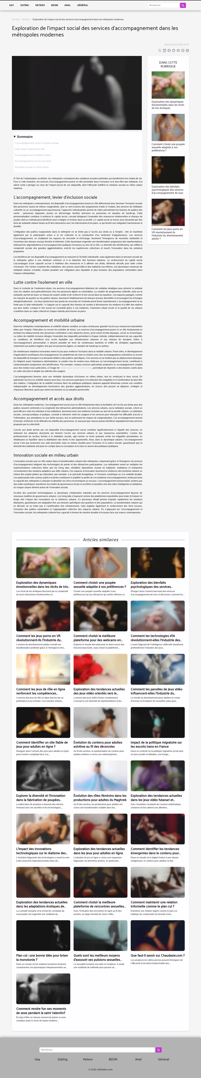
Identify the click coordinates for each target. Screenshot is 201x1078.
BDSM (54, 5)
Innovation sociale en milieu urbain (32, 167)
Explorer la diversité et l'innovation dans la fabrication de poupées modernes (40, 799)
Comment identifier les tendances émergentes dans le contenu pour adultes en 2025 (155, 853)
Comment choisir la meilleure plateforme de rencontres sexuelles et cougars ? (99, 906)
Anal (67, 5)
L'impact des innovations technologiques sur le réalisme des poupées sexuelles (41, 853)
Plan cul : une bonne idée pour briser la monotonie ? (42, 957)
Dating (25, 5)
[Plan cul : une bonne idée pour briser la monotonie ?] (43, 935)
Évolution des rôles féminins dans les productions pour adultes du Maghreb (100, 797)
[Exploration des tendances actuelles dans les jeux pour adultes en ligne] (101, 829)
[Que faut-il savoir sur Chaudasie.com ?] (158, 935)
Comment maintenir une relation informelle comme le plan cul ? (154, 904)
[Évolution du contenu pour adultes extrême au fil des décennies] (101, 722)
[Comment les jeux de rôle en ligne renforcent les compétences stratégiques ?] (43, 669)
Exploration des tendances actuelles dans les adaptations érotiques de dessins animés (42, 906)
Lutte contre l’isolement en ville (30, 149)
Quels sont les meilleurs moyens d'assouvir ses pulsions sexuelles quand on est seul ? (97, 959)
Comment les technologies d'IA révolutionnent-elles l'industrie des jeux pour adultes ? (155, 640)
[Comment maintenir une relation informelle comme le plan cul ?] (158, 882)
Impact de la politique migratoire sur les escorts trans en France (156, 744)
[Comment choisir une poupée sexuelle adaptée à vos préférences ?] (168, 127)
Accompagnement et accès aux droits (33, 161)
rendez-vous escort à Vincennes (76, 368)
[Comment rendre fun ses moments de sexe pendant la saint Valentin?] (43, 989)
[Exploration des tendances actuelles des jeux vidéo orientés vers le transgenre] (101, 669)
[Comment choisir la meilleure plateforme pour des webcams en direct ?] (101, 616)
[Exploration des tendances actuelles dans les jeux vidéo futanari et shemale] (158, 775)
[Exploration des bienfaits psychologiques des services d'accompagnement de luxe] (168, 170)
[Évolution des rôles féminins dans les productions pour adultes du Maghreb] (101, 775)
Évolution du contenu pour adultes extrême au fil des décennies (98, 744)
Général (82, 5)
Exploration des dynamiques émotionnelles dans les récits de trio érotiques (168, 104)
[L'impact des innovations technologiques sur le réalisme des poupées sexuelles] (43, 829)
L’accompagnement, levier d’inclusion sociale (37, 143)
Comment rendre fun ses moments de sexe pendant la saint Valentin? (41, 1010)
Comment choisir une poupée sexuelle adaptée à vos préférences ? (168, 147)
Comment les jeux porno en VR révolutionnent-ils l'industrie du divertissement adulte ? (167, 234)
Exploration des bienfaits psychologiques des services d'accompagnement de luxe (167, 189)
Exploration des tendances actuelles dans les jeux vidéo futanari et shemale (156, 799)
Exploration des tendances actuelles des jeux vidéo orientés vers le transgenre (99, 693)
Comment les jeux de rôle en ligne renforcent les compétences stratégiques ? (40, 693)
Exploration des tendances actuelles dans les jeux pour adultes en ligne (99, 851)
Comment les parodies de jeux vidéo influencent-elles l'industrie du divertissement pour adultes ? (156, 693)
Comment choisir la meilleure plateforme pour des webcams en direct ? (97, 640)
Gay (11, 5)
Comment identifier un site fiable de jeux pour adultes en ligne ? (42, 744)
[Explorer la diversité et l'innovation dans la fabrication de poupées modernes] (43, 775)
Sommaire (25, 137)
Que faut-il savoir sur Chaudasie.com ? (158, 955)
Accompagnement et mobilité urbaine (33, 155)
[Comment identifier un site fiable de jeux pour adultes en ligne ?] (43, 722)
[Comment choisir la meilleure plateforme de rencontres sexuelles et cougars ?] (101, 882)
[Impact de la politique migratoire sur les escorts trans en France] (158, 722)
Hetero (40, 5)
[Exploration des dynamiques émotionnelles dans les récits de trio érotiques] (168, 85)
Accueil (15, 19)
